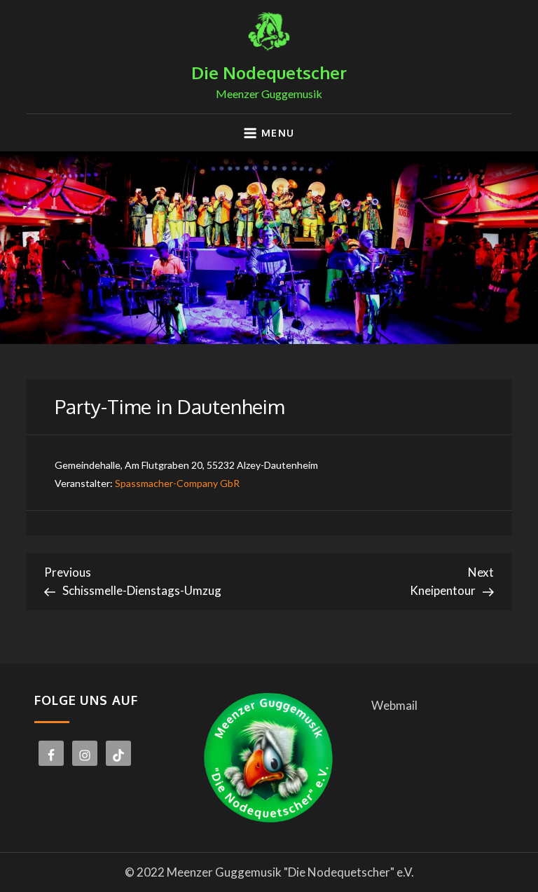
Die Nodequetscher (269, 72)
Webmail (394, 705)
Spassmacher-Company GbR (177, 483)
